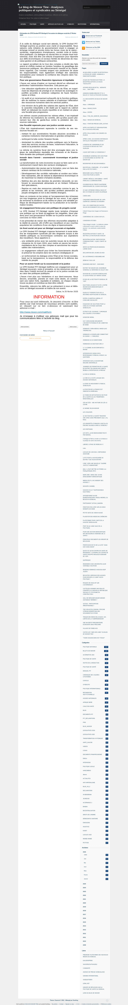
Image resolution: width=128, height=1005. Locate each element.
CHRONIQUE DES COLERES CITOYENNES (91, 675)
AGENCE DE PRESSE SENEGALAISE (94, 972)
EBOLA (85, 758)
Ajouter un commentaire (35, 338)
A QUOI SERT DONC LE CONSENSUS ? (94, 152)
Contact (61, 1004)
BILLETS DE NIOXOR (89, 651)
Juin (85, 858)
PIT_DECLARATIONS (89, 718)
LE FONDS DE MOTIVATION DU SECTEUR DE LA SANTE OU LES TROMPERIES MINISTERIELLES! (95, 397)
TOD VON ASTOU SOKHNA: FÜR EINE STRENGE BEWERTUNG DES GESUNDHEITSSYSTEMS (94, 611)
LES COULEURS (87, 412)
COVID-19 (85, 680)
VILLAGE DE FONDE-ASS (90, 628)
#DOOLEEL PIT (74, 37)
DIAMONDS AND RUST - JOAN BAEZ (93, 264)
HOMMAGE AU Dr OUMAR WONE (92, 340)
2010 (84, 941)
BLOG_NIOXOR (87, 726)
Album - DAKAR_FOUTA (89, 108)
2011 (84, 937)
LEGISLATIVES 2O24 (89, 730)
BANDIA (85, 806)
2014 (84, 926)
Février (86, 875)
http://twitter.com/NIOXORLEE (93, 43)
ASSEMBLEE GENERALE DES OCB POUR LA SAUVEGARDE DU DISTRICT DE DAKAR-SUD (95, 157)
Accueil (23, 24)
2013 (84, 929)
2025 (84, 884)
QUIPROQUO (86, 560)
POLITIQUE (33, 24)
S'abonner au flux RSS (93, 47)
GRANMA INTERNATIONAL (90, 976)
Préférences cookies (106, 1004)
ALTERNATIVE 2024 (88, 655)
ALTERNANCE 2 (87, 802)
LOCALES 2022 (87, 834)
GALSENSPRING (88, 960)
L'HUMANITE (86, 968)
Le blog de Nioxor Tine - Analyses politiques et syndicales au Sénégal (42, 9)
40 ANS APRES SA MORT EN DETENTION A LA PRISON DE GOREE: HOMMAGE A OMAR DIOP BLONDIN (95, 74)
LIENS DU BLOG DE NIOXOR (91, 993)
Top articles (55, 1004)
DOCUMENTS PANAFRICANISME (92, 754)
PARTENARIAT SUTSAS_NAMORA (93, 503)
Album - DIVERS (87, 112)
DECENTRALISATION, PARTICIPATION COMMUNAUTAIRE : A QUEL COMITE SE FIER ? (94, 241)
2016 (84, 918)
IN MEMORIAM (87, 794)
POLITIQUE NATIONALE (90, 647)
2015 (84, 922)
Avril (85, 867)
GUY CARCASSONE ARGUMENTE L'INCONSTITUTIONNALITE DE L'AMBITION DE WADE (95, 323)
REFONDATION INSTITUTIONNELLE (88, 693)
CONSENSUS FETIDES (89, 220)
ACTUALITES (87, 778)
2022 (84, 895)
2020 (84, 903)
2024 (84, 887)
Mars (85, 871)
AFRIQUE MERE (87, 702)
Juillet (85, 854)
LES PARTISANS (88, 429)
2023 (84, 891)
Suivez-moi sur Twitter (93, 41)
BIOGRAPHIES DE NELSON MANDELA (94, 163)
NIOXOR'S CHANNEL (89, 486)
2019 (84, 907)
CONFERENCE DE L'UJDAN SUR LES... (94, 216)
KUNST (85, 830)
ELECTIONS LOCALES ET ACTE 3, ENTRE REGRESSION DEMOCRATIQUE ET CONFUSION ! (95, 287)
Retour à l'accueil (48, 331)
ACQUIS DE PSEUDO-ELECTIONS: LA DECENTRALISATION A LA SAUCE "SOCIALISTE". (94, 81)
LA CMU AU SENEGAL (89, 374)
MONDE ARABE (87, 838)
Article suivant (73, 326)
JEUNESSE (86, 798)
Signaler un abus (69, 1004)
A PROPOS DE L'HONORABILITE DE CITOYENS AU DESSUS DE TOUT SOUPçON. (93, 146)
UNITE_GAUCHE (87, 742)
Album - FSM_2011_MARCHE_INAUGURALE (95, 116)
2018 (84, 910)
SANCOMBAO (87, 770)
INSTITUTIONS (82, 24)
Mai (85, 862)
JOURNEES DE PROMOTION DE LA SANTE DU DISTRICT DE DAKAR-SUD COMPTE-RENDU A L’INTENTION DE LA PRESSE (95, 368)
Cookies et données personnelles (90, 1004)
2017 (84, 914)
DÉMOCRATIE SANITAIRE (90, 818)
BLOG (84, 710)
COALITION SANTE (88, 706)
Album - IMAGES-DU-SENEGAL (92, 120)
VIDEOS (85, 746)
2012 (84, 933)
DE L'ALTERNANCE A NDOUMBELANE (94, 256)
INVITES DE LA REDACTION (91, 663)
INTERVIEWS (87, 762)
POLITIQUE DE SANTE (89, 659)
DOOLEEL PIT (87, 671)
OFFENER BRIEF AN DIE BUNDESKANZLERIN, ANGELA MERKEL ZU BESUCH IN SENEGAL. (95, 497)
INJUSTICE (86, 826)
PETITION (86, 842)
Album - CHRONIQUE (89, 104)
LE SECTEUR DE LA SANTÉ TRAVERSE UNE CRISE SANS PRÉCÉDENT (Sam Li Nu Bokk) (95, 417)
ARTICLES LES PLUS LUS (55, 24)
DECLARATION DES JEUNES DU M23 (93, 252)
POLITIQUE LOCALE (89, 766)
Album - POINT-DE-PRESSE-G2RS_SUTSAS (95, 123)
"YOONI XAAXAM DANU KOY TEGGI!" (94, 638)
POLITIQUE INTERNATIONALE (91, 688)
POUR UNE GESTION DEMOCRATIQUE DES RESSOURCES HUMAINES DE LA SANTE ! (94, 533)
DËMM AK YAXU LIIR (89, 260)
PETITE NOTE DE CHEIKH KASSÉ (93, 513)
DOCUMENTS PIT (88, 714)
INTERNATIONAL (95, 24)
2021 (84, 899)
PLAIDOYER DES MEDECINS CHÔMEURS (95, 516)
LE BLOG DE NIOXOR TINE (31, 1004)
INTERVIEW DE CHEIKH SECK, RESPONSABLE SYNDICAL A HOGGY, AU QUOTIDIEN (95, 355)
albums (85, 774)
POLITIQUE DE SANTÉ (89, 667)
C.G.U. (78, 1004)
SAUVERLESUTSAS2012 (90, 964)
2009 (84, 945)
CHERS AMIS (87, 196)
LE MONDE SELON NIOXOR (91, 408)
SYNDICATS (70, 24)
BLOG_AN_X (86, 786)
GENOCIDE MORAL (88, 317)
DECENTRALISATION (89, 810)
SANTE (42, 24)
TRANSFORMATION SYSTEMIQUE (93, 738)
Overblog (75, 1000)
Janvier (86, 879)
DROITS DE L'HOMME (89, 814)
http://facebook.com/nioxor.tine (93, 37)
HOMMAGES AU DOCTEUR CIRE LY (93, 344)
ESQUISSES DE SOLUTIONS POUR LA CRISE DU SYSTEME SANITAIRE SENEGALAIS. (94, 305)
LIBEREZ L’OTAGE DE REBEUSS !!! (93, 444)
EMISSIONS (86, 822)
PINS (84, 722)
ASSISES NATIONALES (89, 698)
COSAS (85, 750)
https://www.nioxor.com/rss (92, 49)
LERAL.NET (86, 983)
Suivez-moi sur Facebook (94, 35)
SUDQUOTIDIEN (87, 979)
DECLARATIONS (87, 790)
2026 (84, 852)
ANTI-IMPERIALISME (89, 782)
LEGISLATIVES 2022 (89, 734)
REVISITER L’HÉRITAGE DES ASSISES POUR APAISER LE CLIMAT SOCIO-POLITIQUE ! (94, 577)
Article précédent (25, 326)
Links (84, 448)
